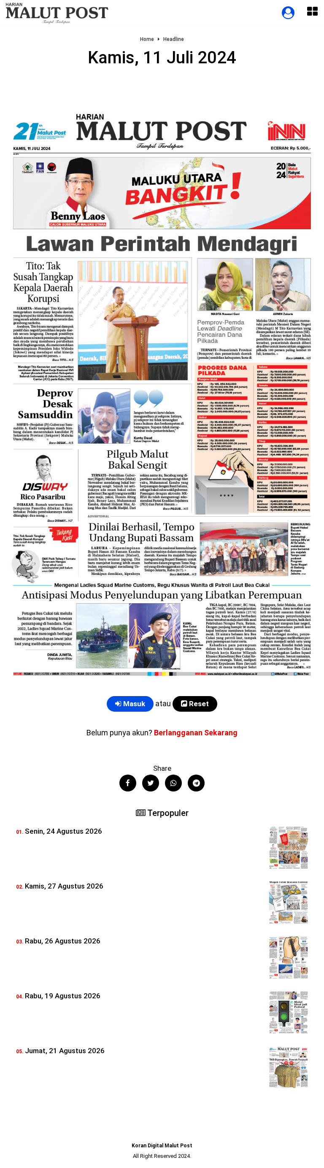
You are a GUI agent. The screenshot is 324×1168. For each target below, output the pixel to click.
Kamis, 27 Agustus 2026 (64, 886)
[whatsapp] (173, 783)
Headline (173, 39)
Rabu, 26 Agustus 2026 (62, 941)
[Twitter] (150, 783)
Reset (198, 703)
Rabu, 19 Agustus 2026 (62, 996)
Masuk (133, 703)
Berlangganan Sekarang (196, 732)
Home (147, 39)
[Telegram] (196, 783)
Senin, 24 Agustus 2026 (63, 831)
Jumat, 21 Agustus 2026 (65, 1050)
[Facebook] (127, 783)
